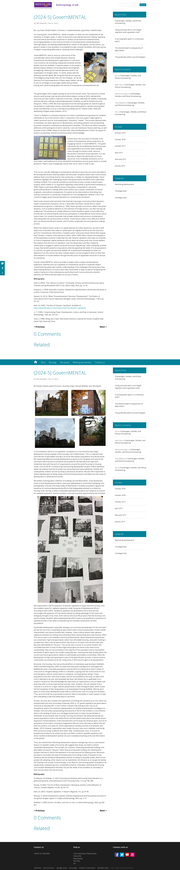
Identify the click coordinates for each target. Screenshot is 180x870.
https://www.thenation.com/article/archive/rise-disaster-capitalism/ (60, 308)
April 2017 (119, 153)
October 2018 (120, 139)
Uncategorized (120, 197)
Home (35, 361)
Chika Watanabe (41, 23)
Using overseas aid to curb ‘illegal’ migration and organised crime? (128, 31)
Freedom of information (87, 868)
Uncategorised (120, 191)
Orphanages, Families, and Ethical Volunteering (128, 76)
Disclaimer (37, 868)
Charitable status (103, 868)
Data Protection (48, 868)
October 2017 (120, 146)
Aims (43, 362)
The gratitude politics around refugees (130, 57)
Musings (52, 362)
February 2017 (120, 159)
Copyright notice (61, 868)
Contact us (100, 362)
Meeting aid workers (82, 362)
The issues (64, 362)
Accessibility (73, 868)
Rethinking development (124, 184)
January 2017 (120, 166)
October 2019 (120, 133)
